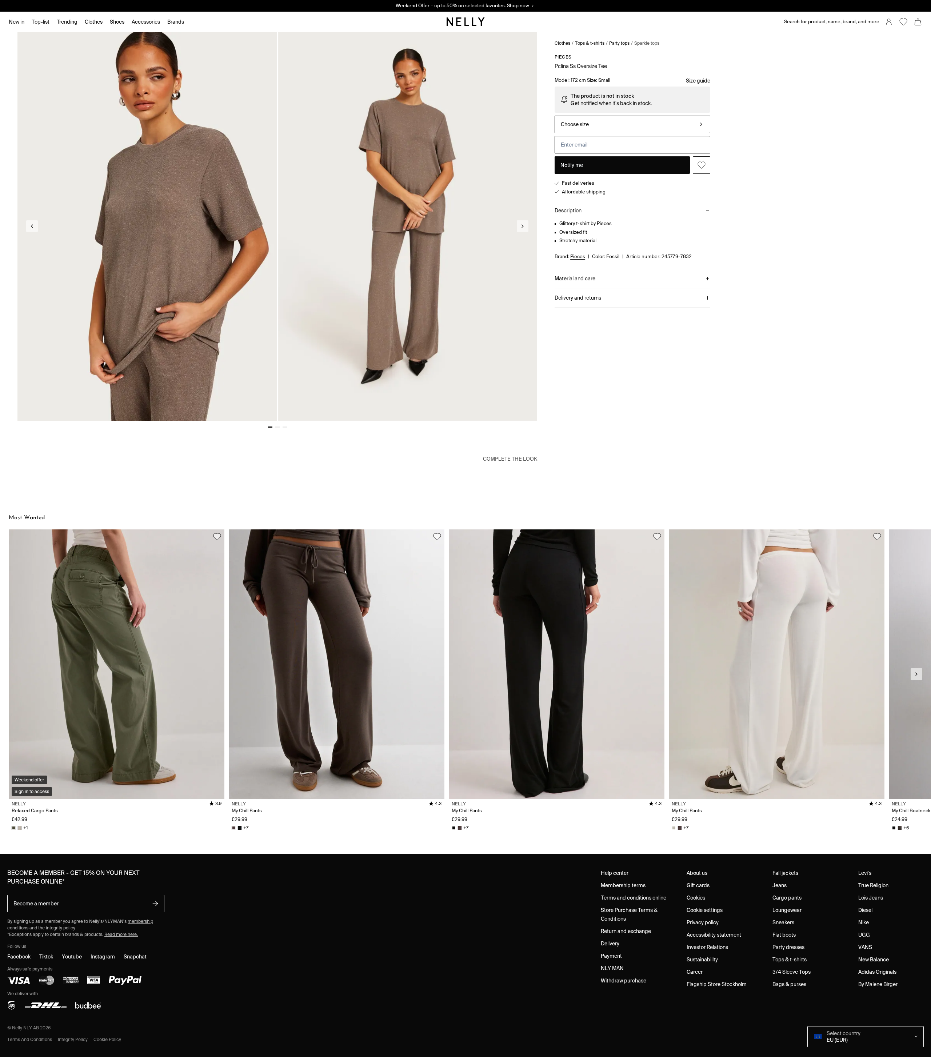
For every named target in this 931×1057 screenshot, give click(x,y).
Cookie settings (705, 910)
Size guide (698, 80)
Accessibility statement (714, 935)
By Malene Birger (878, 984)
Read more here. (121, 934)
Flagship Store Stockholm (717, 984)
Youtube (72, 956)
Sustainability (702, 959)
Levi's (864, 873)
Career (695, 972)
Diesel (865, 910)
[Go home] (465, 21)
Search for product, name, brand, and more (827, 22)
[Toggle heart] (701, 165)
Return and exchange (626, 931)
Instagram (103, 956)
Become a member (36, 903)
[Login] (888, 21)
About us (697, 873)
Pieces (563, 57)
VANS (865, 947)
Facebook (19, 956)
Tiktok (46, 956)
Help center (614, 873)
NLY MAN (612, 968)
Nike (863, 922)
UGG (864, 935)
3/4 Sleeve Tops (791, 972)
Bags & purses (789, 984)
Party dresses (788, 947)
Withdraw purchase (623, 980)
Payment (611, 956)
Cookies (696, 897)
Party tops (619, 43)
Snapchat (135, 956)
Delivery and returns (578, 298)
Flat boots (784, 935)
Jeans (779, 885)
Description (568, 210)
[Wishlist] (903, 21)
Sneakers (783, 922)
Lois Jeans (870, 897)
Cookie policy (107, 1039)
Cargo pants (787, 897)
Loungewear (787, 910)
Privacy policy (703, 922)
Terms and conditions (29, 1039)
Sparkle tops (646, 43)
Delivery (610, 943)
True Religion (873, 885)
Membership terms (623, 885)
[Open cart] (918, 21)
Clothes (562, 43)
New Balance (873, 959)
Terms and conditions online (633, 897)
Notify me (571, 165)
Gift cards (698, 885)
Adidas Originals (877, 972)
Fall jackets (785, 873)
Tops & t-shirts (589, 43)
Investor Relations (707, 947)
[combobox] (632, 124)
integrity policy (60, 927)
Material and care (575, 278)
